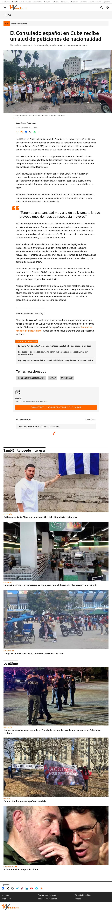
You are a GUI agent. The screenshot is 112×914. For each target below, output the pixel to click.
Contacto (77, 899)
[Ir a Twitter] (8, 888)
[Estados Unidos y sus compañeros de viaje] (56, 767)
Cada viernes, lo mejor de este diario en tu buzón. (56, 407)
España (52, 378)
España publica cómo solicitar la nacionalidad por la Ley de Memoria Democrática (55, 360)
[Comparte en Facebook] (26, 132)
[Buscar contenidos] (101, 7)
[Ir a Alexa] (37, 888)
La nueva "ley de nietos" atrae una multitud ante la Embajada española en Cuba (54, 346)
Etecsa (28, 2)
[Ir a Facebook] (3, 888)
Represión (74, 2)
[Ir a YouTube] (32, 888)
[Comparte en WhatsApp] (34, 132)
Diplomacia (64, 2)
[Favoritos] (17, 132)
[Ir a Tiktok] (22, 888)
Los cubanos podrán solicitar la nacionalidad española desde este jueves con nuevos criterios (53, 353)
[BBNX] (10, 907)
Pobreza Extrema (95, 2)
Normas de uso (90, 419)
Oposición (106, 2)
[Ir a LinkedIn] (27, 888)
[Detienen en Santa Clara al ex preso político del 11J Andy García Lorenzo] (56, 482)
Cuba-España (67, 378)
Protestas (55, 2)
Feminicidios (37, 2)
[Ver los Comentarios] (22, 132)
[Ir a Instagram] (12, 888)
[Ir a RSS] (42, 888)
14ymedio (5, 895)
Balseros (47, 2)
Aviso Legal (6, 899)
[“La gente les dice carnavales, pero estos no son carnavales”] (56, 619)
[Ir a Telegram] (17, 888)
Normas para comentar (47, 895)
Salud (22, 2)
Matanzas (83, 2)
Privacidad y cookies (82, 895)
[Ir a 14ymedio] (18, 7)
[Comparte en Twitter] (30, 132)
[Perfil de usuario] (107, 7)
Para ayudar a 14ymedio (19, 23)
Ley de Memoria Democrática (31, 378)
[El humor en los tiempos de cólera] (56, 835)
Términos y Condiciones (47, 899)
